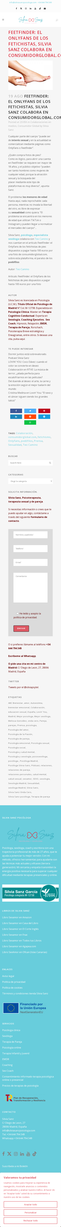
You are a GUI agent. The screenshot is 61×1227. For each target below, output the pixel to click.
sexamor (27, 778)
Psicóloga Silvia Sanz (19, 765)
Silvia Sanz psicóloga (19, 796)
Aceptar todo (30, 1204)
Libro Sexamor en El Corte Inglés (20, 929)
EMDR (5, 1059)
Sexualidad (15, 444)
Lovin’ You (42, 712)
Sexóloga (7, 1036)
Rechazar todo (30, 1220)
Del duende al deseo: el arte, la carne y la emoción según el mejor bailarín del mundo (29, 385)
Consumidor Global (28, 126)
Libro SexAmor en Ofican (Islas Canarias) (24, 952)
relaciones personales (20, 774)
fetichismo (44, 437)
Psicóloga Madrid (29, 761)
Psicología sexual (40, 743)
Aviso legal (8, 976)
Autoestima (36, 703)
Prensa (38, 441)
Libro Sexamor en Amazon (17, 917)
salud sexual (15, 778)
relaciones (46, 765)
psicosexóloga (39, 756)
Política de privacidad (13, 982)
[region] (30, 1200)
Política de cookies (12, 987)
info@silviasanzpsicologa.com (18, 1130)
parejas (12, 725)
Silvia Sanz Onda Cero (19, 792)
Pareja (43, 720)
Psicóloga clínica (11, 1030)
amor (26, 703)
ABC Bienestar (15, 703)
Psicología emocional (19, 743)
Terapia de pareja (40, 796)
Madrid (12, 716)
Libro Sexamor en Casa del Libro (20, 923)
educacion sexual (17, 712)
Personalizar (31, 1212)
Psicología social (16, 747)
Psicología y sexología (19, 756)
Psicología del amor (18, 729)
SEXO (35, 778)
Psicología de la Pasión (20, 734)
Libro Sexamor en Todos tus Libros (21, 940)
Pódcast (35, 765)
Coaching (7, 1065)
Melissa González (17, 720)
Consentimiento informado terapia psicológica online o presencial (28, 1078)
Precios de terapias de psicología (20, 1085)
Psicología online (11, 1047)
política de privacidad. (25, 617)
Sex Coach (7, 1070)
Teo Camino (41, 239)
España (31, 712)
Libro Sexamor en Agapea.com (19, 946)
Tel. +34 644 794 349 (13, 1134)
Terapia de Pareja (12, 1041)
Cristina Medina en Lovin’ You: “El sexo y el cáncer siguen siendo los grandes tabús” (30, 396)
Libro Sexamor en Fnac (15, 934)
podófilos (27, 441)
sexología (45, 778)
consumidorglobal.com (22, 437)
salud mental (39, 774)
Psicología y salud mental (21, 752)
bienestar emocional (19, 707)
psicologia (31, 725)
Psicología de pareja (18, 738)
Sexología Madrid (17, 783)
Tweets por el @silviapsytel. (23, 687)
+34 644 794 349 (45, 2)
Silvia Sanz (32, 787)
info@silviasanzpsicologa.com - (23, 2)
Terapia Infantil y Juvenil (15, 1053)
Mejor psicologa (25, 716)
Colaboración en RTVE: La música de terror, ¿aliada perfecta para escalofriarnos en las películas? (28, 373)
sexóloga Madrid (17, 787)
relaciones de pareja (19, 770)
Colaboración (24, 433)
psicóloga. (13, 761)
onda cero (33, 720)
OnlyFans (14, 441)
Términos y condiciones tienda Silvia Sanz (25, 993)
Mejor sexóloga (42, 716)
